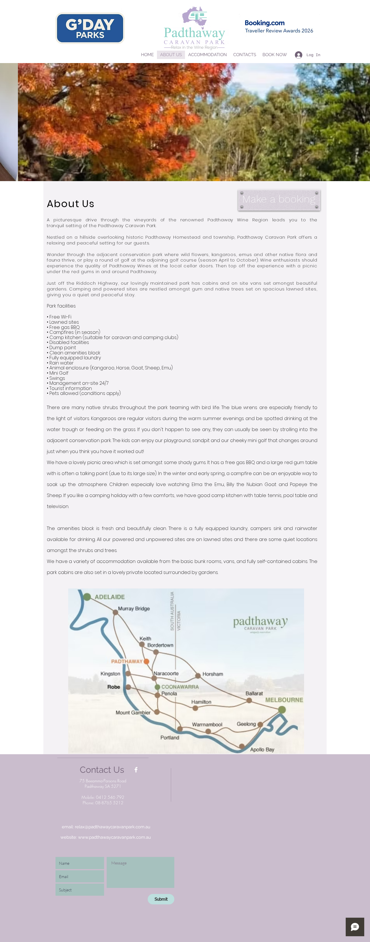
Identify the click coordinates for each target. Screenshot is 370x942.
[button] (185, 122)
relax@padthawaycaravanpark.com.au (112, 826)
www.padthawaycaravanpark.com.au (114, 837)
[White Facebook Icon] (136, 769)
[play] (356, 176)
